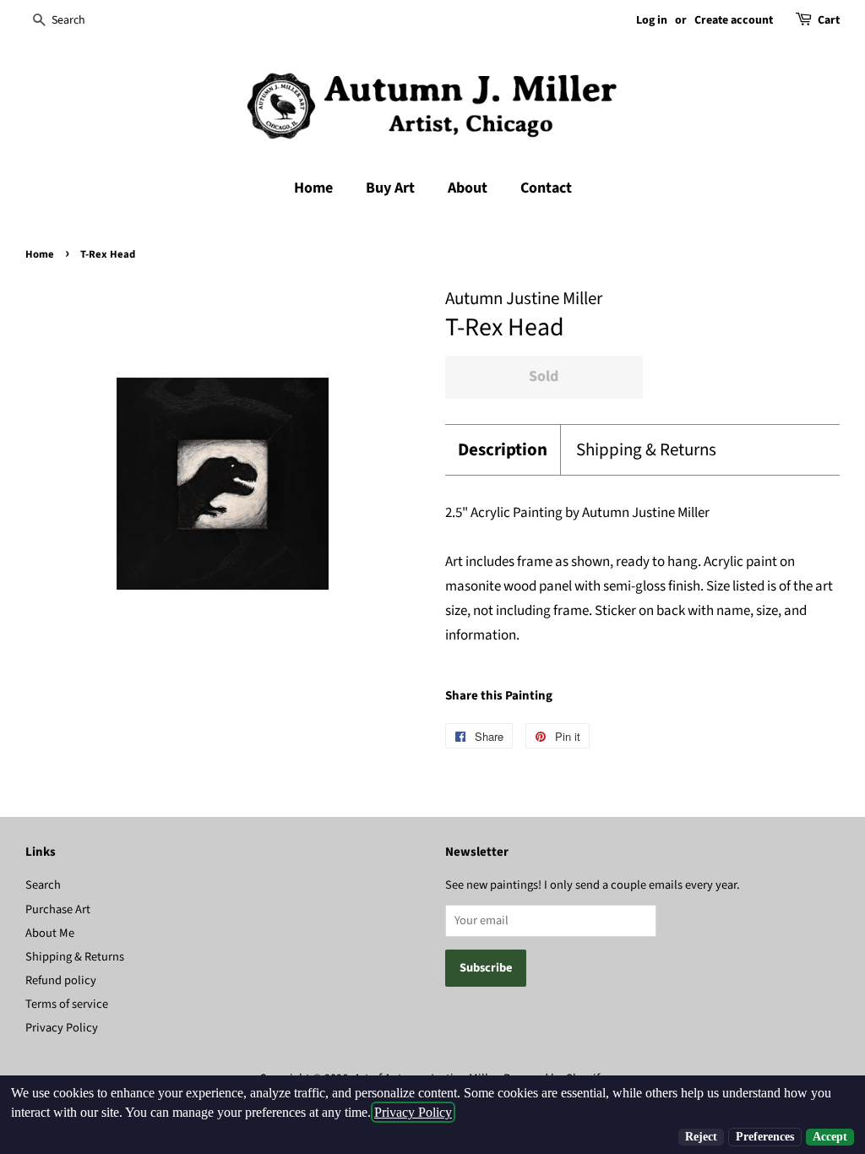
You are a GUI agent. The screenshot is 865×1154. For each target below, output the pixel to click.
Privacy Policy (61, 1028)
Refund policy (60, 980)
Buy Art (390, 188)
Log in (651, 20)
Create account (733, 20)
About (467, 188)
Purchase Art (57, 909)
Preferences (765, 1136)
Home (313, 188)
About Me (49, 933)
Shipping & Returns (646, 450)
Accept (830, 1136)
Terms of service (66, 1004)
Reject (701, 1136)
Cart (829, 20)
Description (502, 450)
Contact (546, 188)
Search (43, 885)
